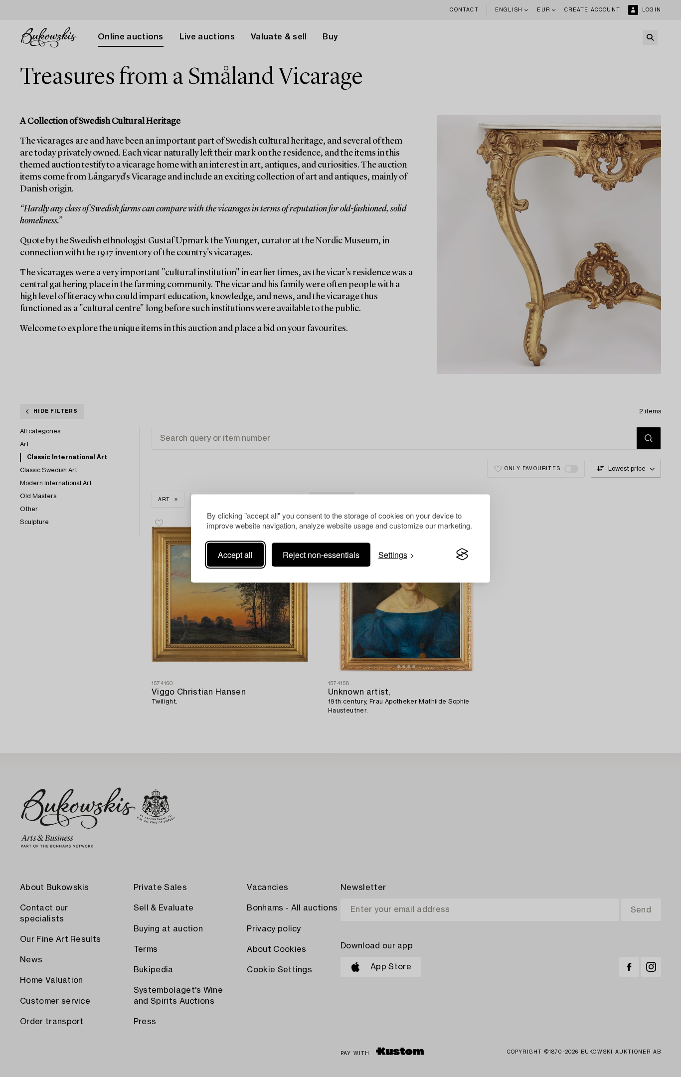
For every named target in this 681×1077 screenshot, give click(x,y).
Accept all (235, 554)
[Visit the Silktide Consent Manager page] (462, 554)
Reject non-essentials (321, 554)
